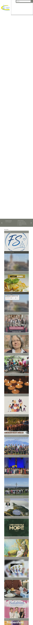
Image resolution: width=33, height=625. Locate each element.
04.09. (6, 257)
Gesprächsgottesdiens (15, 258)
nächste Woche (21, 220)
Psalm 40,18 (6, 304)
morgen (8, 220)
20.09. (6, 265)
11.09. (6, 260)
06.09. (6, 258)
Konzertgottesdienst (15, 265)
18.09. (6, 264)
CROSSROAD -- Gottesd (15, 259)
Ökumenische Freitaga (15, 257)
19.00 (9, 257)
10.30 (9, 258)
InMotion (20, 225)
